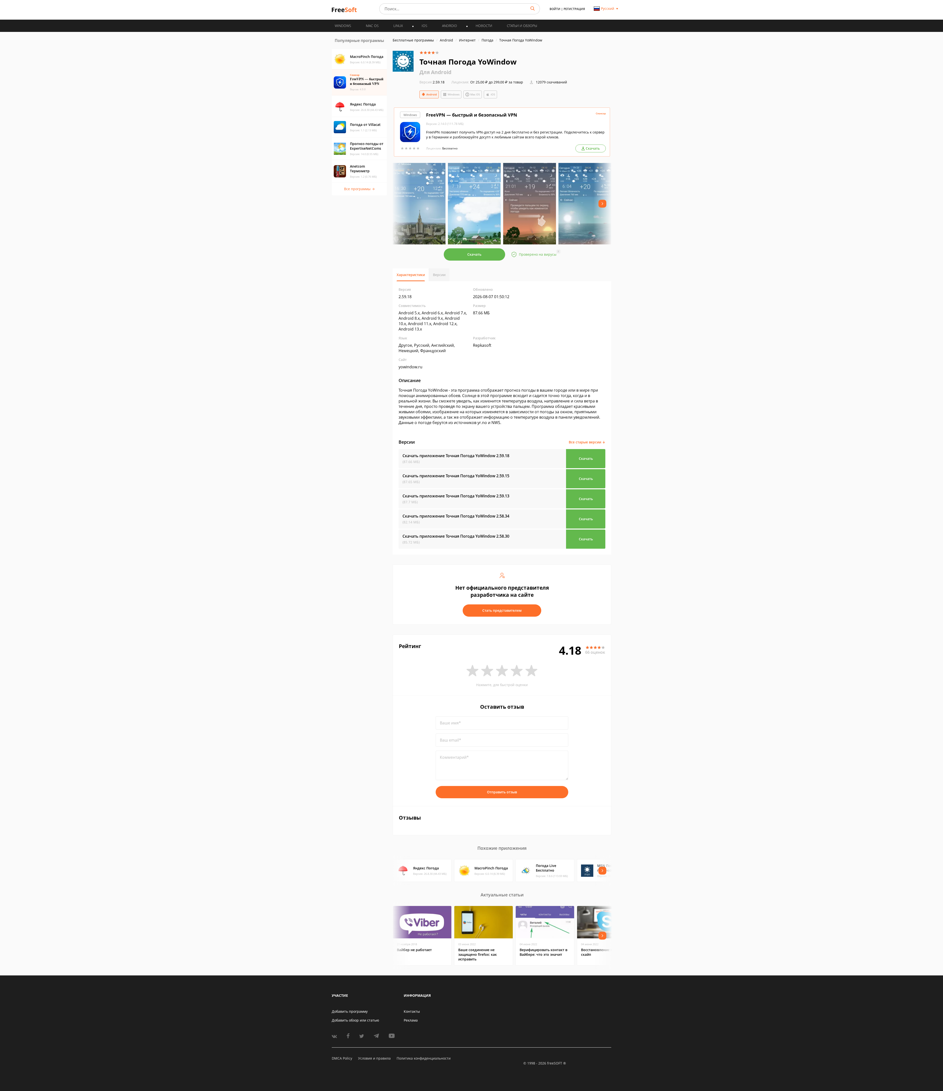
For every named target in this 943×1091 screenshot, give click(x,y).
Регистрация (574, 9)
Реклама (411, 1020)
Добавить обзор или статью (355, 1020)
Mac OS (475, 94)
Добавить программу (350, 1011)
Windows (453, 94)
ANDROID (449, 25)
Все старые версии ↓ (587, 442)
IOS (424, 25)
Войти (555, 9)
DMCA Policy (342, 1058)
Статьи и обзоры (522, 25)
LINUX (398, 25)
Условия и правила (374, 1058)
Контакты (412, 1011)
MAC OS (372, 25)
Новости (484, 25)
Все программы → (359, 188)
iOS (493, 94)
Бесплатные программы (413, 40)
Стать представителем (502, 610)
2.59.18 (431, 82)
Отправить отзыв (502, 792)
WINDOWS (343, 25)
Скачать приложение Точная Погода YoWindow (455, 455)
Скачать (474, 254)
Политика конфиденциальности (424, 1058)
